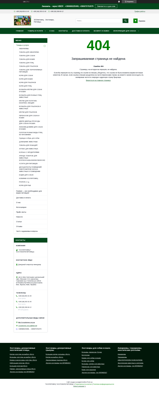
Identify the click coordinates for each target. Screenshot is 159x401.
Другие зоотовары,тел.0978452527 (22, 372)
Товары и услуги (35, 31)
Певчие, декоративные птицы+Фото (23, 369)
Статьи (19, 222)
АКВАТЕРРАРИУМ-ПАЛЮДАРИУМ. (130, 360)
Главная (19, 31)
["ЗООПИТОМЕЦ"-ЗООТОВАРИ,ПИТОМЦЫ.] (22, 25)
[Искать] (125, 21)
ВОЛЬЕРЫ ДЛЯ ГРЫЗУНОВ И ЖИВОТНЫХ (30, 107)
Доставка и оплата (81, 31)
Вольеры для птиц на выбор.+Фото (23, 357)
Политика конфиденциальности (103, 384)
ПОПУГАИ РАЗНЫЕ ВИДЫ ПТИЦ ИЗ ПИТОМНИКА (30, 133)
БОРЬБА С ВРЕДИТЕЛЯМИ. (29, 152)
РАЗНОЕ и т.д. (24, 182)
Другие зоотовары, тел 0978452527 (94, 372)
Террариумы (122, 357)
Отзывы (19, 226)
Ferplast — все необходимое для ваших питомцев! (29, 192)
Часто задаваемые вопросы (27, 231)
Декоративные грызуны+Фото (56, 360)
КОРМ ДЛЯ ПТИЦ (25, 86)
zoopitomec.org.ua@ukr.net (27, 326)
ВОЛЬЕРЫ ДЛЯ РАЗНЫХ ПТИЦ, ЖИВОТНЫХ (30, 96)
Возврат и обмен (101, 31)
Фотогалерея (21, 207)
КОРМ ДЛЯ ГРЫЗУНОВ (27, 82)
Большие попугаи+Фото (18, 366)
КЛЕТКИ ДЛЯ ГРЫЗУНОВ (28, 112)
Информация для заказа (124, 31)
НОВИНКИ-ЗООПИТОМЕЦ (28, 178)
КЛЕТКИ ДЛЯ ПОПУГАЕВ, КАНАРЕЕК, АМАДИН (28, 102)
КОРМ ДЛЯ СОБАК (26, 75)
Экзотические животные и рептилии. (131, 363)
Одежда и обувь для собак (29, 138)
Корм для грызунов (89, 370)
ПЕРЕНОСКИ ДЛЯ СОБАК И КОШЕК (29, 117)
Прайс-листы (21, 212)
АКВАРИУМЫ (24, 48)
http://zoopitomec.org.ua (26, 322)
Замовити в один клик (106, 6)
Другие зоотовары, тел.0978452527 (130, 366)
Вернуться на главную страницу (98, 80)
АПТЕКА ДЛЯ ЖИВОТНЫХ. (28, 149)
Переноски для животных (91, 367)
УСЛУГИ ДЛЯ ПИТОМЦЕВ (28, 163)
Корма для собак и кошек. (91, 358)
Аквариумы (122, 354)
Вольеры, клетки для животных (93, 364)
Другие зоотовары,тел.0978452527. (58, 363)
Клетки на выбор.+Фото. (54, 357)
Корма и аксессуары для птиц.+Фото (23, 360)
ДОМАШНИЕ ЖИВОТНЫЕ (28, 142)
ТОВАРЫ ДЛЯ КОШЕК (27, 59)
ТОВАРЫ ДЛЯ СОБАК (27, 55)
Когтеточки (86, 355)
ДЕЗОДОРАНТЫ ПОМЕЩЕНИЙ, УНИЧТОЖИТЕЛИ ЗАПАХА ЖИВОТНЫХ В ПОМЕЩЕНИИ (30, 169)
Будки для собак (88, 361)
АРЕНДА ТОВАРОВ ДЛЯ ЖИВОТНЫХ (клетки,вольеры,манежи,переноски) (32, 158)
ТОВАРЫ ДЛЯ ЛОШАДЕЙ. (28, 145)
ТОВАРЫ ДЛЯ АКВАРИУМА (29, 52)
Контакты (63, 31)
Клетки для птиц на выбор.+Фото (22, 354)
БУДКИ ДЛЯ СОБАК (26, 175)
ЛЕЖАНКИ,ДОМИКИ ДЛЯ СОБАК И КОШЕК (31, 128)
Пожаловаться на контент (83, 384)
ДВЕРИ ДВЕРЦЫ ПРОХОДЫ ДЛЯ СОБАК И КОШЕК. (29, 122)
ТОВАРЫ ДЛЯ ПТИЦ (26, 63)
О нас (51, 31)
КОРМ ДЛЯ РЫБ (25, 185)
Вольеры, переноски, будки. (92, 352)
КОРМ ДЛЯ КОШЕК (26, 79)
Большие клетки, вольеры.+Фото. (58, 354)
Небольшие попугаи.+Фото (19, 363)
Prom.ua (89, 382)
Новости (19, 217)
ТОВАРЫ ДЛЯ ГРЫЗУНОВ (28, 66)
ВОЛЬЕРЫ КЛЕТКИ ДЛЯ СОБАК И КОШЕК (30, 90)
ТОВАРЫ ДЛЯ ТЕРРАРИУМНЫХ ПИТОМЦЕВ (30, 71)
